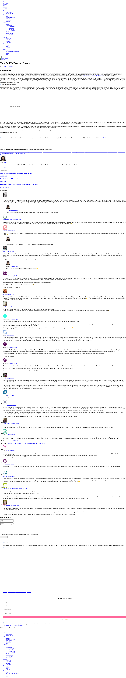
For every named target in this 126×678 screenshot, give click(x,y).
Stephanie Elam (21, 153)
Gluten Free (8, 20)
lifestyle (4, 22)
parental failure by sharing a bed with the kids (92, 75)
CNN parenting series (41, 152)
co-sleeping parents (85, 152)
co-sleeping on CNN (76, 152)
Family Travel (9, 12)
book (7, 54)
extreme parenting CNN (95, 152)
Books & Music (12, 26)
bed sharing (10, 152)
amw (3, 66)
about (4, 49)
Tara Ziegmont (6, 505)
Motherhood (9, 38)
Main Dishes (9, 18)
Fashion (7, 45)
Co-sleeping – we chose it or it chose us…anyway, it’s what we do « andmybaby (26, 443)
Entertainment (9, 25)
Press (7, 50)
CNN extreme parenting (23, 152)
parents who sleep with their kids (9, 153)
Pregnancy (8, 42)
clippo (14, 152)
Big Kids (8, 41)
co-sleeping (69, 152)
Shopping (8, 47)
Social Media (12, 29)
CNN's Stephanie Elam (61, 152)
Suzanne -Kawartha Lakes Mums (10, 488)
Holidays (11, 34)
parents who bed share (112, 152)
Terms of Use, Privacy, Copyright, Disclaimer (13, 625)
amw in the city (9, 13)
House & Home (9, 33)
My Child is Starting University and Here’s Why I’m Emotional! (19, 184)
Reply (14, 197)
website (93, 137)
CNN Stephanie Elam (51, 152)
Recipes (7, 16)
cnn (17, 152)
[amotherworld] (4, 58)
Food (4, 14)
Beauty (7, 46)
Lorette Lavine (6, 423)
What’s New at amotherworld (12, 51)
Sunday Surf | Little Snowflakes (15, 440)
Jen (3, 294)
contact (7, 53)
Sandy (4, 230)
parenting (5, 37)
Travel (4, 10)
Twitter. (105, 137)
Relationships (9, 35)
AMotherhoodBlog (7, 219)
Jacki (4, 251)
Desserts (8, 21)
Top (1, 630)
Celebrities (11, 28)
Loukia (4, 197)
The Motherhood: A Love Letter (9, 179)
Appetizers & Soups (10, 17)
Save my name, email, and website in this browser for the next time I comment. (20, 534)
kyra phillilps (104, 152)
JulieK (4, 476)
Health (7, 32)
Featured (3, 59)
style (4, 43)
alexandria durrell (4, 152)
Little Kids (8, 39)
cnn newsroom (32, 152)
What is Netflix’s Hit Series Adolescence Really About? (16, 173)
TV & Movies (12, 30)
